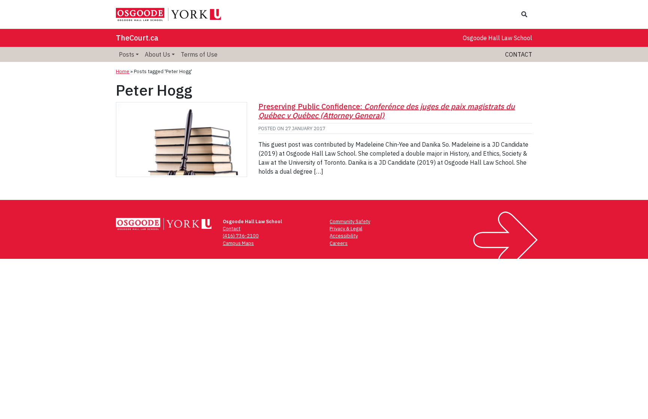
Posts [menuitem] (126, 54)
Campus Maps (238, 243)
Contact (518, 54)
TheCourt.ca (137, 38)
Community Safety (350, 221)
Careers (339, 243)
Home (122, 71)
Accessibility (344, 236)
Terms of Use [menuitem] (199, 54)
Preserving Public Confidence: (386, 110)
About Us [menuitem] (157, 54)
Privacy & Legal (346, 228)
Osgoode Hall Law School (497, 38)
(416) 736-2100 (241, 236)
